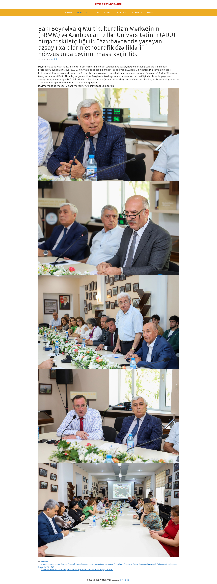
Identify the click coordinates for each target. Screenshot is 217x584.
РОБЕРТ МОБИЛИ (108, 4)
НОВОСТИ (82, 12)
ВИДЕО (107, 12)
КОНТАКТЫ (137, 12)
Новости (44, 561)
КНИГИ (150, 12)
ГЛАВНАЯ (68, 12)
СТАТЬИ (95, 12)
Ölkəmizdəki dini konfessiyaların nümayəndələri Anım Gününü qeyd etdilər (77, 570)
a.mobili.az (125, 580)
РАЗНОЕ (120, 12)
